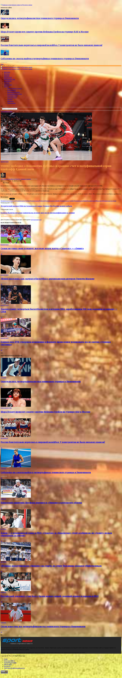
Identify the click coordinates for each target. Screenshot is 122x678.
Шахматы (10, 101)
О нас (6, 659)
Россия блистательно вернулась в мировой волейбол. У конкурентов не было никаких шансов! (51, 45)
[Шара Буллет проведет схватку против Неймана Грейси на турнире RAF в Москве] (5, 28)
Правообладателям (10, 663)
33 (1, 448)
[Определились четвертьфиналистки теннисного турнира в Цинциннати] (5, 14)
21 (1, 417)
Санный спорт (12, 98)
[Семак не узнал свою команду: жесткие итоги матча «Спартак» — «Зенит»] (16, 243)
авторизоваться (36, 220)
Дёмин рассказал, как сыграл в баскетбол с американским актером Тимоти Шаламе (47, 279)
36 (1, 571)
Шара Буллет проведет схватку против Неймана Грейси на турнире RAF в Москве (45, 31)
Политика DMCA (9, 661)
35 (1, 508)
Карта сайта (8, 664)
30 (1, 478)
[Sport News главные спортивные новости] (17, 644)
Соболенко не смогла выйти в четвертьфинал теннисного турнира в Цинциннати (45, 58)
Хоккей (6, 76)
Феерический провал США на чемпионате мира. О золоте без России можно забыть (36, 206)
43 (1, 350)
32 (1, 317)
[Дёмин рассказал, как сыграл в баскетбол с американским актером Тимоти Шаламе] (16, 273)
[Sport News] (16, 5)
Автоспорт (8, 85)
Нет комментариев (24, 179)
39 (1, 284)
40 (1, 254)
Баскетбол (8, 78)
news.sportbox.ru (14, 197)
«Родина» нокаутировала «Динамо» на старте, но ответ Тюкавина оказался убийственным (51, 566)
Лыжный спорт (12, 96)
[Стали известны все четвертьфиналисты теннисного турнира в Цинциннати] (16, 621)
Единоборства (9, 79)
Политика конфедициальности (14, 668)
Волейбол (7, 81)
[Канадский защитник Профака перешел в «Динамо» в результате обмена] (16, 497)
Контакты (7, 666)
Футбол (7, 74)
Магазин (7, 72)
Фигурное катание (13, 92)
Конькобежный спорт (14, 94)
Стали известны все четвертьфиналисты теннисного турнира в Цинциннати (43, 626)
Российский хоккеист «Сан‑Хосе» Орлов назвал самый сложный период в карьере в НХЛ (50, 596)
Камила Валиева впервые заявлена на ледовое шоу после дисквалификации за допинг (38, 213)
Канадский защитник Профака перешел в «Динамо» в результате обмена (41, 502)
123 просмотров (6, 179)
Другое (6, 87)
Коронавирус (11, 90)
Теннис (7, 83)
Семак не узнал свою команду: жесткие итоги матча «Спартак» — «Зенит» (42, 248)
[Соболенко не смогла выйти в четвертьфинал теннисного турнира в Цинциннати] (5, 55)
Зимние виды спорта (14, 88)
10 (1, 387)
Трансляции (11, 103)
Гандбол (10, 99)
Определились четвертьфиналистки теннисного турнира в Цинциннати (40, 18)
